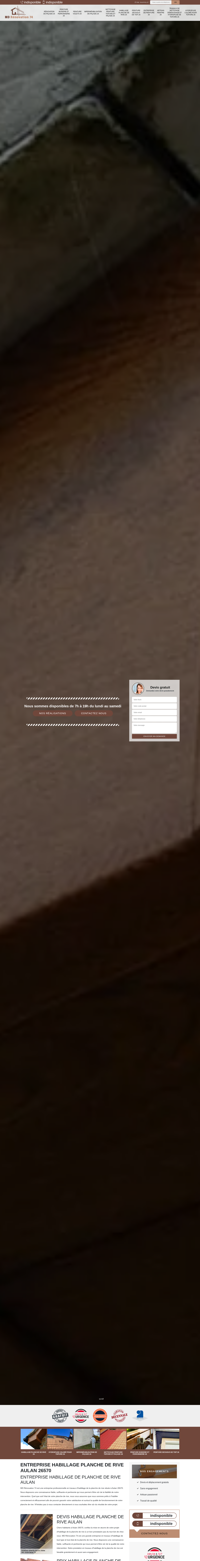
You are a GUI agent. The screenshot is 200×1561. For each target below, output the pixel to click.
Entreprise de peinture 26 (148, 13)
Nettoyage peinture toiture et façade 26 (110, 12)
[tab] (100, 780)
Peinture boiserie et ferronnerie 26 (64, 12)
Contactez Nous (94, 713)
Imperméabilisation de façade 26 (93, 13)
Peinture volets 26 (77, 13)
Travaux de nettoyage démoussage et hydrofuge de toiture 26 (174, 12)
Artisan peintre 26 (160, 13)
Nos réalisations (52, 713)
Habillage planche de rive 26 (124, 13)
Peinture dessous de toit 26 (136, 13)
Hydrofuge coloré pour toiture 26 (191, 13)
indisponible (32, 2)
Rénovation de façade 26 (49, 13)
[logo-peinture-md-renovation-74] (19, 13)
